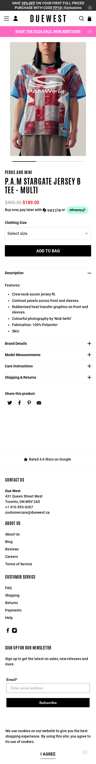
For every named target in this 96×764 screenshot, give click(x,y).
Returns (11, 603)
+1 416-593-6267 (19, 507)
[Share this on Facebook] (19, 403)
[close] (89, 7)
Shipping (12, 595)
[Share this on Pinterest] (29, 403)
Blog (9, 542)
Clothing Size (16, 223)
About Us (12, 534)
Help (9, 618)
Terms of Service (18, 564)
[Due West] (48, 18)
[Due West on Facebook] (7, 632)
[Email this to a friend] (39, 403)
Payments (13, 610)
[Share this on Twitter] (10, 403)
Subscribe (48, 703)
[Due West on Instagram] (14, 632)
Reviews (12, 549)
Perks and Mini (18, 172)
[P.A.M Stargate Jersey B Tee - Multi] (48, 99)
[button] (48, 210)
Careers (11, 557)
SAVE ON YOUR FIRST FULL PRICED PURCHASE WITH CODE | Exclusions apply (48, 7)
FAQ (8, 588)
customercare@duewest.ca (27, 512)
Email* (11, 679)
